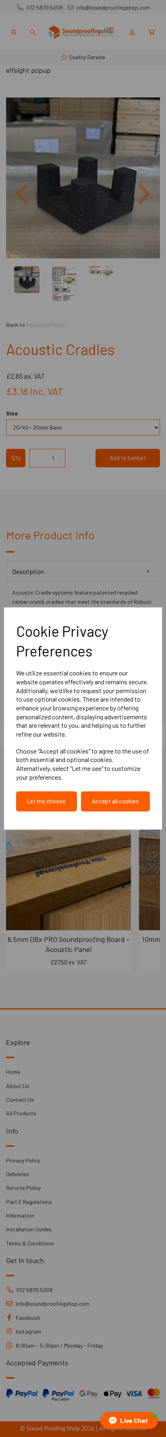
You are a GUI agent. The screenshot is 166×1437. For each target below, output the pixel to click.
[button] (129, 1420)
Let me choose (46, 801)
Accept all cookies (115, 801)
